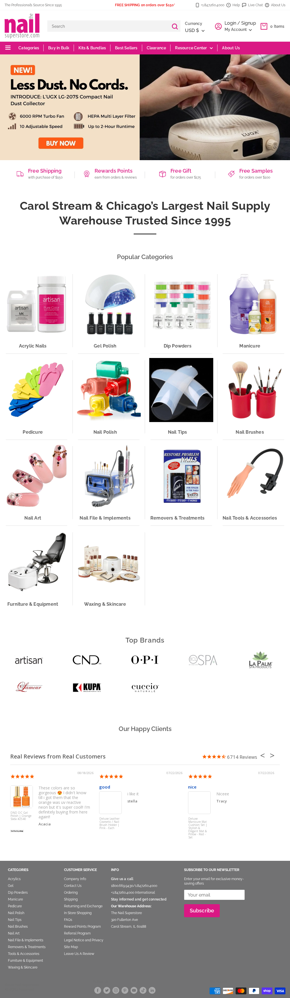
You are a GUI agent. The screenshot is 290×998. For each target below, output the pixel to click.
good (104, 787)
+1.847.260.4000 (212, 5)
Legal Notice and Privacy (83, 940)
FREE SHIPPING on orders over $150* (145, 5)
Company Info (75, 879)
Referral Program (77, 933)
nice (192, 787)
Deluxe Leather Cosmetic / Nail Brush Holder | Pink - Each (109, 823)
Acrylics (14, 879)
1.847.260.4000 (146, 886)
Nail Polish (16, 913)
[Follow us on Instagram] (115, 990)
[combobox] (108, 26)
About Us (278, 5)
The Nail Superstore (126, 913)
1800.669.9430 (122, 886)
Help (236, 5)
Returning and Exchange (83, 906)
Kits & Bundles (92, 48)
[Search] (174, 26)
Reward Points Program (82, 927)
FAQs (68, 920)
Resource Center (191, 48)
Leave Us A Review (79, 954)
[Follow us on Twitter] (106, 990)
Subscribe (202, 911)
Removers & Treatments (27, 947)
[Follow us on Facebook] (97, 990)
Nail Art (14, 933)
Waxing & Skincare (22, 967)
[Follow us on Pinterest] (124, 990)
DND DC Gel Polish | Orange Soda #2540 (20, 816)
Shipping (71, 899)
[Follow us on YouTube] (134, 990)
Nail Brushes (18, 927)
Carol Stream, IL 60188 (128, 927)
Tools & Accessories (23, 954)
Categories (28, 48)
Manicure (15, 899)
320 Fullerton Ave (124, 920)
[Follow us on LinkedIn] (152, 990)
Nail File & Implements (25, 940)
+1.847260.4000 (122, 893)
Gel (10, 886)
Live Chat (255, 5)
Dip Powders (18, 893)
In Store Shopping (77, 913)
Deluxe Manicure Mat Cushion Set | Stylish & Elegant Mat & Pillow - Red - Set (197, 827)
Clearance (156, 48)
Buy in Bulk (58, 48)
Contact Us (73, 886)
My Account (236, 29)
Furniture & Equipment (25, 961)
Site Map (71, 947)
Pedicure (15, 906)
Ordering (71, 893)
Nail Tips (15, 920)
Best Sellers (126, 48)
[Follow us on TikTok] (143, 990)
